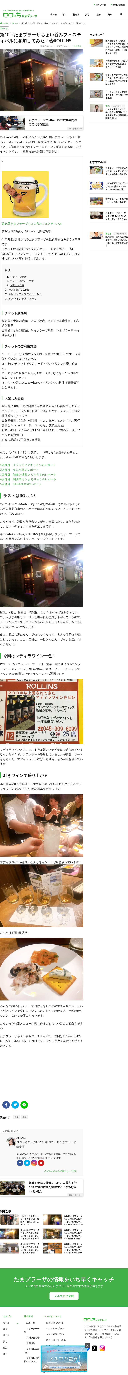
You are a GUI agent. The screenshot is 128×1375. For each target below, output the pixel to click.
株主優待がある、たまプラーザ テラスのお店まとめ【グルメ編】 (117, 63)
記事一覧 (30, 1322)
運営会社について (55, 1322)
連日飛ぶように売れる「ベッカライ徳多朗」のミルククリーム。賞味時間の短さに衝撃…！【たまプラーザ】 (117, 46)
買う (87, 14)
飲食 (16, 1117)
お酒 (25, 1117)
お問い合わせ (119, 5)
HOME (5, 23)
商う (110, 14)
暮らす (76, 14)
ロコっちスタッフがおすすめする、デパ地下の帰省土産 (117, 94)
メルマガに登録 (64, 1296)
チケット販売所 (18, 276)
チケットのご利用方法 (22, 281)
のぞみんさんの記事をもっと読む (60, 1171)
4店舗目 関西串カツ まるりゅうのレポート (28, 479)
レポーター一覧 (31, 1330)
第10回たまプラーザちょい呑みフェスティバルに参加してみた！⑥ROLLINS (53, 23)
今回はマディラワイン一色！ (25, 294)
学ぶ (65, 14)
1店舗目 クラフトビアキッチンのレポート (28, 465)
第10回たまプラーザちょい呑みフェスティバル (32, 223)
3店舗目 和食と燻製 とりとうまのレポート (28, 474)
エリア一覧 (101, 5)
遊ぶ (98, 14)
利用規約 (30, 1343)
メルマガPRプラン (55, 1334)
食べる (53, 14)
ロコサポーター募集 (56, 1340)
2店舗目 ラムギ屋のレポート (19, 469)
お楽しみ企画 (17, 285)
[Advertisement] (41, 1076)
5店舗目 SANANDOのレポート (21, 484)
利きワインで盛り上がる (23, 298)
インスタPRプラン (55, 1328)
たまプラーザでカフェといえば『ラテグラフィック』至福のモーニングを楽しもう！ (117, 79)
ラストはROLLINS (19, 289)
